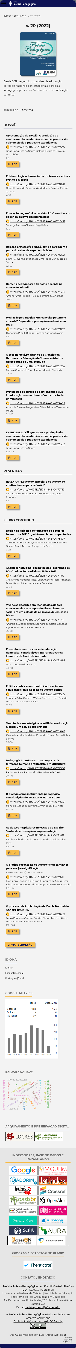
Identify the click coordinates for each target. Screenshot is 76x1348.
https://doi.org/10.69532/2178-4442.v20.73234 (37, 366)
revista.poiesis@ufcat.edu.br (42, 1307)
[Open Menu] (3, 3)
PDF (14, 506)
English (9, 967)
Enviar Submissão (20, 944)
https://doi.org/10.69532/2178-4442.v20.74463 (37, 403)
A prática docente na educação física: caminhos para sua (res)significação (37, 868)
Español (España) (14, 973)
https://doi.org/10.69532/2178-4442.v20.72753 (37, 489)
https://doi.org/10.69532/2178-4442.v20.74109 (37, 575)
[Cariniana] (48, 1140)
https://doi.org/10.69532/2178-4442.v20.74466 (37, 660)
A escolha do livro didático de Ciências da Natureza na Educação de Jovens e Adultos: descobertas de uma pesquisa (34, 358)
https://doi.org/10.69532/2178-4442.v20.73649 (37, 731)
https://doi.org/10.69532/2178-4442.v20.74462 (37, 444)
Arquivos (19, 16)
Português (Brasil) (14, 978)
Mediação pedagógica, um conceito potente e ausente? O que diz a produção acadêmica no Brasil (36, 321)
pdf (14, 164)
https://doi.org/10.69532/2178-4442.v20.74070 (37, 184)
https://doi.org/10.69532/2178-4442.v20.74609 (37, 914)
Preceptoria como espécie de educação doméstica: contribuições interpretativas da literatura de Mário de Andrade (34, 653)
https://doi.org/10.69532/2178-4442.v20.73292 (37, 254)
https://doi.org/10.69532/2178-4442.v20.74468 (37, 292)
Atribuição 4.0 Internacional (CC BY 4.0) (38, 1321)
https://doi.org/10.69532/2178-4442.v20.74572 (37, 802)
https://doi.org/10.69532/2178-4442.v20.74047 (37, 329)
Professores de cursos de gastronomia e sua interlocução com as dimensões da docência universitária (35, 395)
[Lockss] (19, 1140)
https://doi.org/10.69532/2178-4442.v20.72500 (37, 768)
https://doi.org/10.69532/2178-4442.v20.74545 (37, 147)
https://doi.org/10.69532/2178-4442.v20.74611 (37, 877)
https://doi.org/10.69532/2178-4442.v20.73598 (37, 221)
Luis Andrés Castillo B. (52, 1334)
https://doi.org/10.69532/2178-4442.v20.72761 (37, 620)
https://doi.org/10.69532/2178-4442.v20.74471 (37, 835)
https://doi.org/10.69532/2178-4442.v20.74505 (37, 694)
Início (7, 16)
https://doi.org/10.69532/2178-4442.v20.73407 (37, 538)
